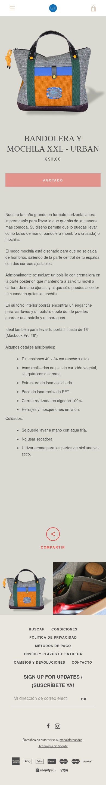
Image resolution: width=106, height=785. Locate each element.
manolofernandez (71, 739)
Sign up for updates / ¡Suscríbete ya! (53, 681)
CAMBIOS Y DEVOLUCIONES (39, 662)
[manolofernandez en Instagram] (57, 725)
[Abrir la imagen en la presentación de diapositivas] (53, 69)
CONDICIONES (64, 629)
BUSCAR (37, 629)
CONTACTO (82, 662)
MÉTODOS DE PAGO (53, 645)
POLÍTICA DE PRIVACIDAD (53, 637)
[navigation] (12, 8)
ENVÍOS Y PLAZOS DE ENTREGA (53, 653)
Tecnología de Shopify (53, 746)
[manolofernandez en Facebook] (48, 725)
